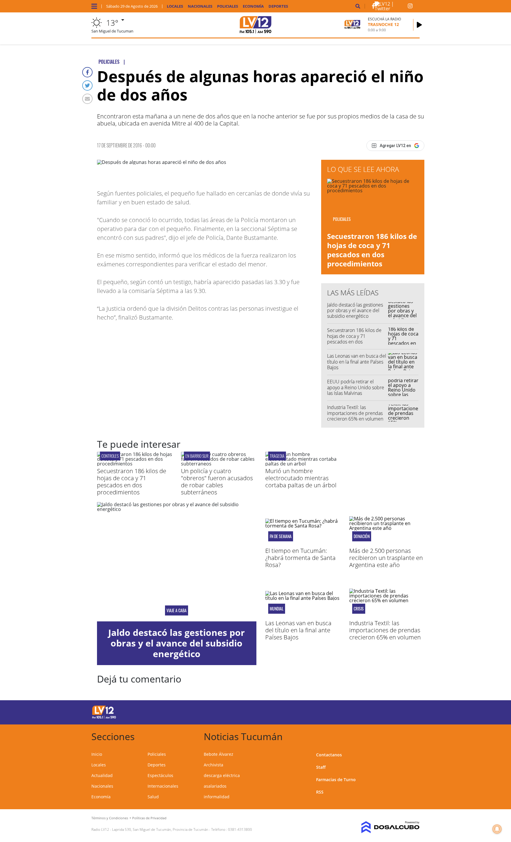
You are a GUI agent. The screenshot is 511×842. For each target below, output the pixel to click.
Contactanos (329, 755)
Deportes (278, 6)
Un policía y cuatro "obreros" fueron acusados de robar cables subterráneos (217, 481)
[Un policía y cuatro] (218, 463)
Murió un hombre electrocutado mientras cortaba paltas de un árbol (301, 478)
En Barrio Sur (196, 456)
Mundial (277, 609)
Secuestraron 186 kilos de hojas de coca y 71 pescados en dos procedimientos (372, 250)
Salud (153, 796)
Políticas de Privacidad (149, 818)
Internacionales (163, 786)
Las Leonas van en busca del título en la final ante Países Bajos (356, 361)
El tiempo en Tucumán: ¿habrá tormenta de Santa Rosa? (300, 558)
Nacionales (200, 6)
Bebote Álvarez (218, 754)
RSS (320, 792)
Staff (321, 767)
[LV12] (104, 717)
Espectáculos (160, 775)
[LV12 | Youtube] (378, 711)
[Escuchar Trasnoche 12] (419, 25)
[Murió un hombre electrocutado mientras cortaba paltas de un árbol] (302, 463)
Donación (362, 536)
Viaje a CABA (176, 610)
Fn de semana (281, 536)
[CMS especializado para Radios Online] (382, 827)
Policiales (227, 6)
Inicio (96, 754)
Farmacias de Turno (336, 779)
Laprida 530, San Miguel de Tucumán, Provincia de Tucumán (160, 829)
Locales (175, 6)
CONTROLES (110, 456)
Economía (253, 6)
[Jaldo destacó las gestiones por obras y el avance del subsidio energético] (176, 561)
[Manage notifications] (497, 829)
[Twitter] (87, 85)
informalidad (216, 796)
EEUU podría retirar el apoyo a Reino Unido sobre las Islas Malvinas (355, 387)
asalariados (215, 786)
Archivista (213, 765)
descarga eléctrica (222, 775)
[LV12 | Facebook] (373, 7)
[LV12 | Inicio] (413, 735)
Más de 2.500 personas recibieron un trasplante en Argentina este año (386, 558)
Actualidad (102, 775)
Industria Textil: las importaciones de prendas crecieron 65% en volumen (355, 413)
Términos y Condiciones (109, 818)
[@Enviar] (87, 99)
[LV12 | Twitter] (391, 8)
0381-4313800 (240, 829)
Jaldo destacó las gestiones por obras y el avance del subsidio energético (355, 310)
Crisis (359, 609)
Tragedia (277, 456)
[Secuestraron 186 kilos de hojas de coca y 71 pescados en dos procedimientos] (134, 463)
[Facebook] (87, 72)
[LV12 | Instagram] (410, 7)
